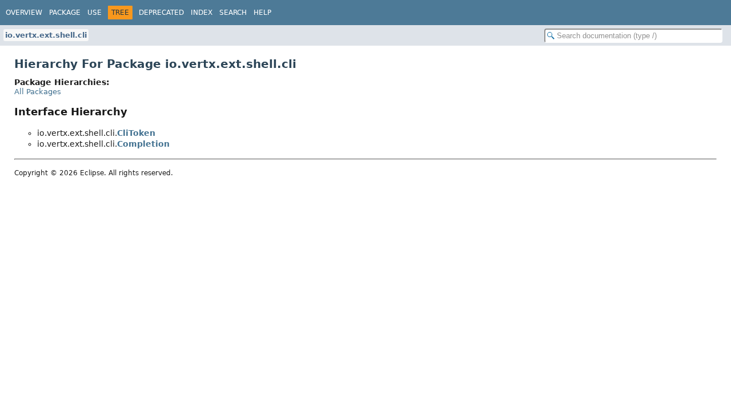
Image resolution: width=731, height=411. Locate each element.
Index (201, 13)
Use (94, 13)
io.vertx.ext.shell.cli (46, 35)
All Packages (37, 91)
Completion (143, 143)
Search (233, 13)
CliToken (136, 133)
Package (65, 13)
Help (262, 13)
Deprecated (161, 13)
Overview (24, 13)
